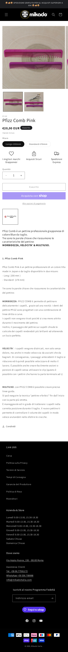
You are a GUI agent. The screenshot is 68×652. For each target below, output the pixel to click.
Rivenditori (12, 498)
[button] (6, 14)
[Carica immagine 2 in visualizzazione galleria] (34, 102)
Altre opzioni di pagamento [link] (34, 203)
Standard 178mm (40, 144)
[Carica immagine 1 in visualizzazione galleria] (13, 102)
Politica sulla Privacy (16, 462)
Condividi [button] (10, 426)
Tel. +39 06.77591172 (17, 571)
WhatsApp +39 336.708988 (19, 575)
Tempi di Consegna (16, 477)
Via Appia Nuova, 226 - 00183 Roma (25, 560)
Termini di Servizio (15, 470)
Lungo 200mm (15, 144)
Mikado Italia (36, 646)
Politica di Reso (14, 491)
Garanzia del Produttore (18, 484)
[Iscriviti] (52, 598)
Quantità (6, 169)
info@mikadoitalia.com (19, 579)
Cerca (9, 455)
